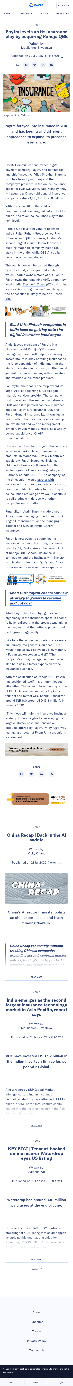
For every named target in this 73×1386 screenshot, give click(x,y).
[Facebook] (26, 65)
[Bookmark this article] (62, 56)
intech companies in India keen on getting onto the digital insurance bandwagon (38, 329)
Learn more (8, 1372)
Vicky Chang (36, 853)
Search (11, 1382)
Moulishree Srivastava (36, 48)
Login (60, 1382)
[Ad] (36, 799)
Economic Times (33, 284)
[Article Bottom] (36, 749)
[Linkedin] (43, 65)
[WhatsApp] (51, 65)
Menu (36, 1382)
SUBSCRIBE (63, 5)
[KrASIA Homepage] (36, 5)
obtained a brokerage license (25, 465)
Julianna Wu (36, 1213)
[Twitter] (34, 65)
